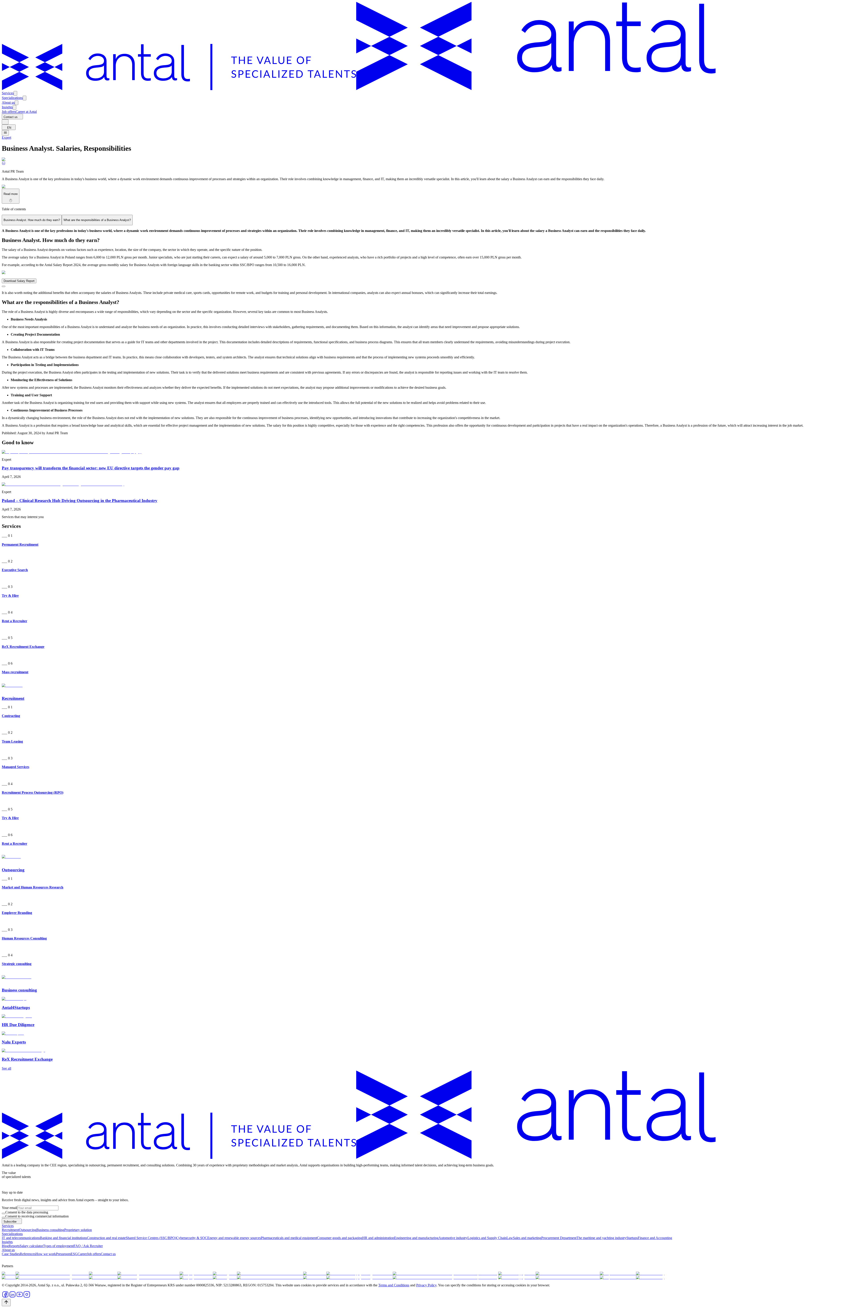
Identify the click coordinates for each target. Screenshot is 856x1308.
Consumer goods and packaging (339, 1238)
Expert (6, 137)
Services (8, 93)
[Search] (5, 121)
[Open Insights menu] (14, 107)
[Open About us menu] (16, 102)
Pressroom (63, 1254)
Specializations (12, 98)
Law (509, 1238)
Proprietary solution (78, 1230)
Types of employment (58, 1246)
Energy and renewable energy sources (234, 1238)
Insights (7, 107)
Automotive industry (452, 1238)
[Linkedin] (3, 164)
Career (82, 1254)
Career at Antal (26, 112)
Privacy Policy (426, 1285)
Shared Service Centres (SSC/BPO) (151, 1238)
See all (6, 1068)
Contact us (11, 117)
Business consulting (50, 1230)
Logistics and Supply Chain (486, 1238)
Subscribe (10, 1221)
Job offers (9, 112)
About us (8, 102)
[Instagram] (26, 1297)
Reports (14, 1246)
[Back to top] (6, 1302)
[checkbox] (3, 1213)
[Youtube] (19, 1297)
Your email (9, 1208)
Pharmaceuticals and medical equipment (289, 1238)
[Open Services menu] (15, 93)
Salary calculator (31, 1246)
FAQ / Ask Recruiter (88, 1246)
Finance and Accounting (655, 1238)
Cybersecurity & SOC (191, 1238)
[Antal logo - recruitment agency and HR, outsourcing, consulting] (359, 89)
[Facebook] (5, 1297)
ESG (74, 1254)
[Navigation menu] (5, 133)
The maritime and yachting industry (601, 1238)
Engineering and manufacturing (416, 1238)
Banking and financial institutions (63, 1238)
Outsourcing (27, 1230)
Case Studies (11, 1254)
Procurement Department (558, 1238)
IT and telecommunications (21, 1238)
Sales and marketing (527, 1238)
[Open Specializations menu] (24, 98)
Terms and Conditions (393, 1285)
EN (9, 127)
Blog (5, 1246)
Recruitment (10, 1230)
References (27, 1254)
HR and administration (378, 1238)
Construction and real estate (106, 1238)
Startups (632, 1238)
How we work (45, 1254)
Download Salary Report (19, 281)
